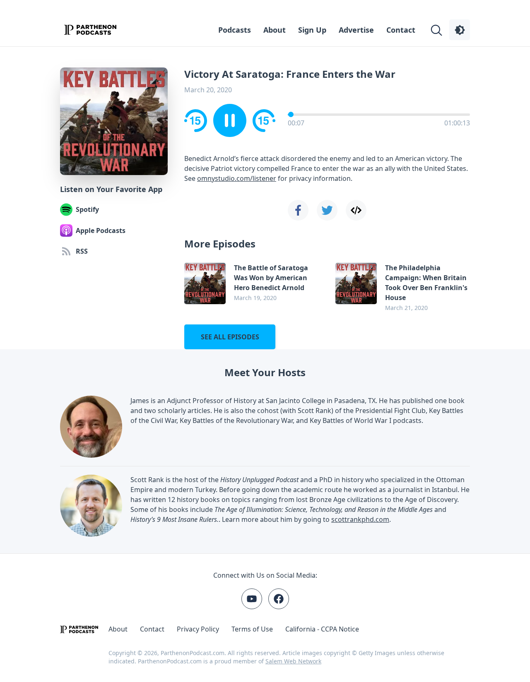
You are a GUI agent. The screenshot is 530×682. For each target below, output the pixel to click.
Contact (400, 30)
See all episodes (230, 336)
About (274, 30)
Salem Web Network (293, 661)
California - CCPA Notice (322, 629)
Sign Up (312, 30)
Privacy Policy (198, 629)
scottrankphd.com (360, 519)
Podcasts (234, 30)
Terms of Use (252, 629)
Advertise (356, 30)
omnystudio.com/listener (236, 178)
